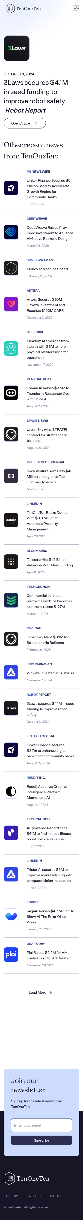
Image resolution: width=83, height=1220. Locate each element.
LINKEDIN (11, 1196)
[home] (22, 8)
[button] (76, 8)
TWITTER (33, 1196)
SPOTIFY (55, 1196)
